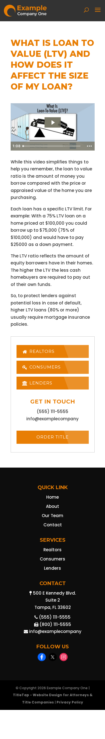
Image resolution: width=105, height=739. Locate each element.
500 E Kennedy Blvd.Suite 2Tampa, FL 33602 (54, 600)
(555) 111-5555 (52, 411)
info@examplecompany (52, 419)
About (52, 506)
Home (52, 497)
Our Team (52, 516)
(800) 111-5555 (54, 624)
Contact (52, 525)
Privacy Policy (70, 702)
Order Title (52, 437)
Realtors (41, 351)
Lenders (40, 383)
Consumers (44, 367)
